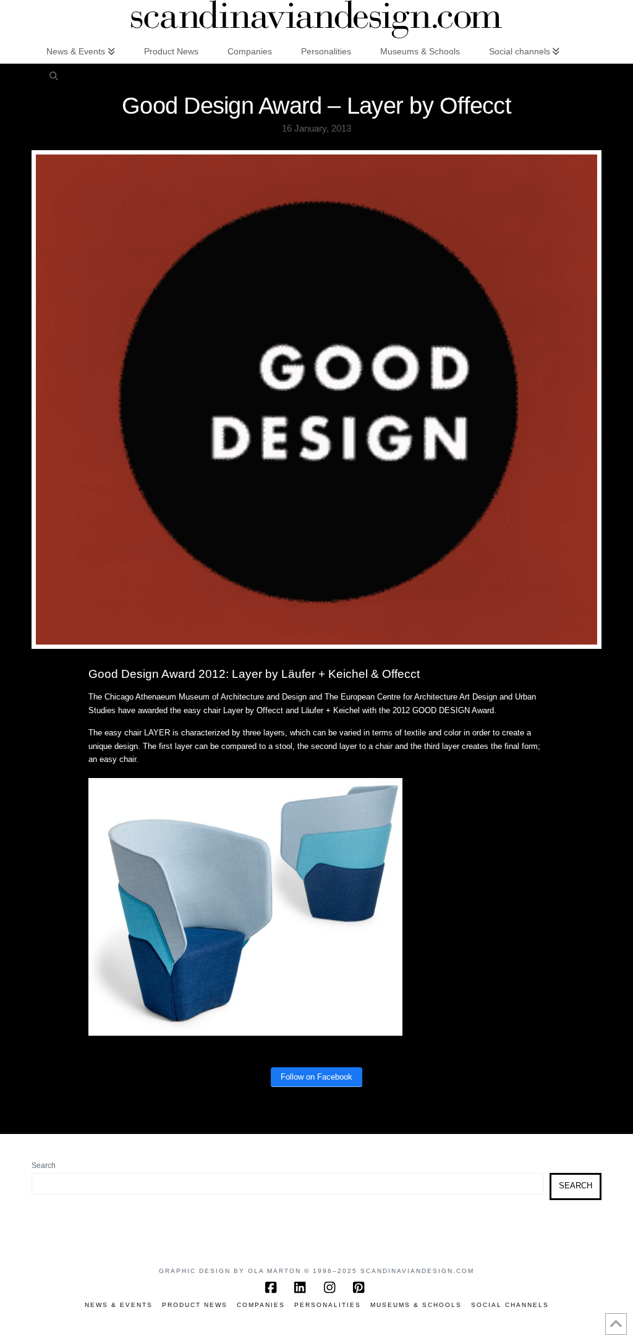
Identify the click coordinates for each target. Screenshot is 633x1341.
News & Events (119, 1304)
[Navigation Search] (53, 75)
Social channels (510, 1304)
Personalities (327, 1304)
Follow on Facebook (316, 1076)
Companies (261, 1304)
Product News (194, 1304)
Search (44, 1165)
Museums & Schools (416, 1304)
